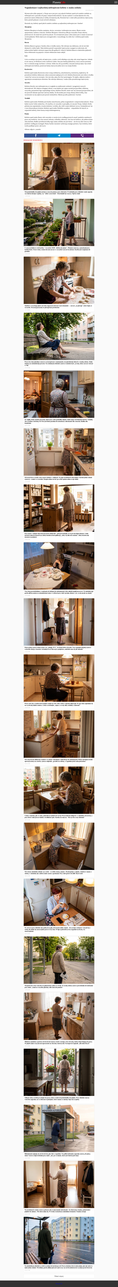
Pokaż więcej (59, 1276)
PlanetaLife (59, 1284)
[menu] (116, 2)
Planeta (59, 2)
